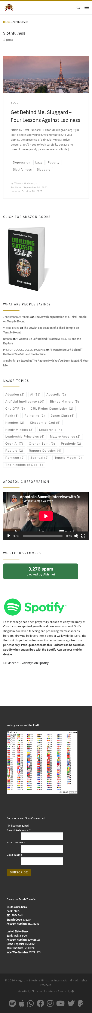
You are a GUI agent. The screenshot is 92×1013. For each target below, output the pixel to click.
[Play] (9, 536)
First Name (16, 842)
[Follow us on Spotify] (12, 1003)
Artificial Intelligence (25, 401)
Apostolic (56, 394)
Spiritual (39, 457)
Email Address (19, 830)
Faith (12, 415)
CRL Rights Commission (52, 408)
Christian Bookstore (43, 991)
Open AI (14, 443)
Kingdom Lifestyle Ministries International (44, 980)
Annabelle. (9, 360)
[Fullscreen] (83, 536)
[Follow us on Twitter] (71, 1003)
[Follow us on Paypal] (80, 1003)
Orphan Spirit (42, 443)
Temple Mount (68, 457)
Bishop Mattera (64, 401)
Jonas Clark (63, 415)
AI (35, 394)
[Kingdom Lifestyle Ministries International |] (9, 7)
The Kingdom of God (24, 464)
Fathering (34, 415)
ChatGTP (15, 408)
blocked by (45, 572)
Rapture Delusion (45, 450)
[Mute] (76, 536)
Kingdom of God (45, 422)
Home (7, 22)
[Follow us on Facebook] (40, 1003)
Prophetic (71, 443)
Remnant (15, 457)
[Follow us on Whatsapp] (30, 1003)
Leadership (50, 429)
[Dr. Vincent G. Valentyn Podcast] (35, 607)
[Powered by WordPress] (72, 991)
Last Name (14, 855)
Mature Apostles (65, 436)
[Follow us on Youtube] (60, 1003)
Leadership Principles (25, 436)
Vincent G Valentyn (25, 183)
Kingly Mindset (19, 429)
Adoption (15, 394)
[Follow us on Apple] (21, 1003)
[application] (46, 516)
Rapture (14, 450)
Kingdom (14, 422)
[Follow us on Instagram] (50, 1003)
